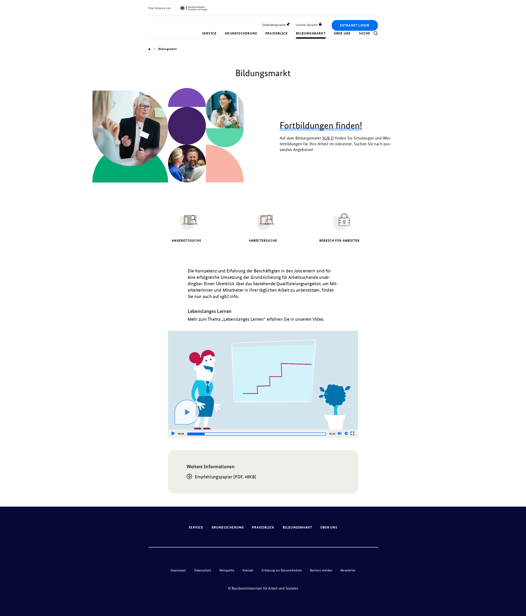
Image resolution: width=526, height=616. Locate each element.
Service (209, 33)
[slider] (256, 434)
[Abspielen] (187, 412)
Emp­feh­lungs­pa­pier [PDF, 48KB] (225, 476)
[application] (263, 384)
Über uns (342, 33)
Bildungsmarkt (311, 33)
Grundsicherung (241, 33)
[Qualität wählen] (346, 433)
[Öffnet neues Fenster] (193, 8)
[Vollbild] (352, 433)
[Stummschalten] (339, 433)
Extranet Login (355, 25)
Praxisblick (276, 33)
